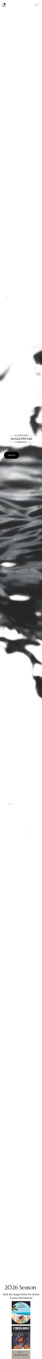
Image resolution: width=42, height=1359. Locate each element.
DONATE (11, 455)
